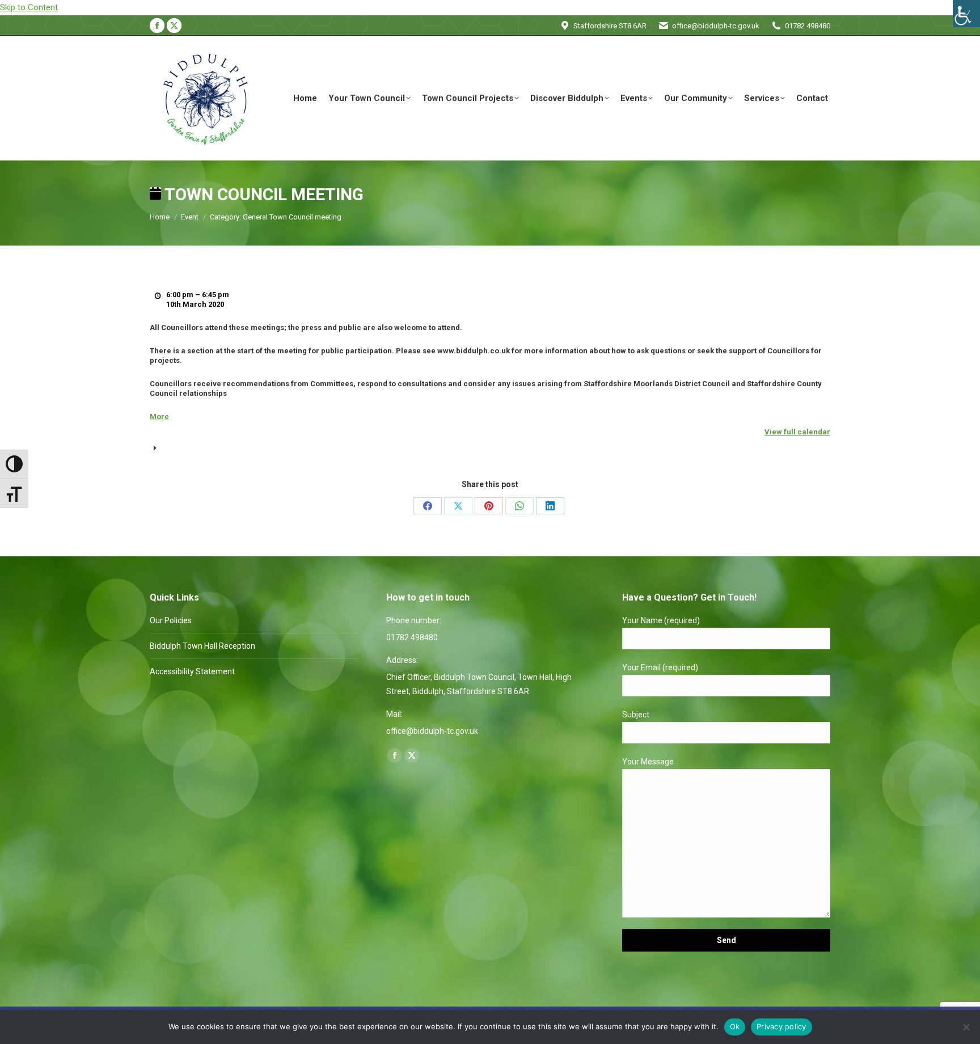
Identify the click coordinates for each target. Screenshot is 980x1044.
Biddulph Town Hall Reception (202, 645)
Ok (735, 1026)
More (159, 416)
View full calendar (797, 432)
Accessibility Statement (192, 671)
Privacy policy (781, 1026)
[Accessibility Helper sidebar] (966, 13)
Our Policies (171, 620)
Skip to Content (29, 7)
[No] (965, 1027)
